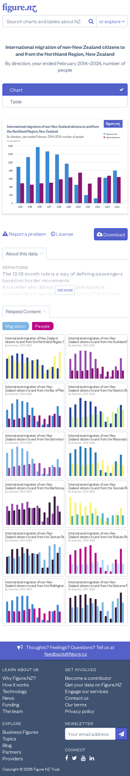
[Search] (91, 21)
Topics (9, 738)
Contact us (77, 697)
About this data (22, 253)
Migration (15, 325)
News (8, 697)
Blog (6, 745)
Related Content (23, 311)
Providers (12, 758)
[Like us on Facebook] (66, 758)
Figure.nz (19, 7)
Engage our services (86, 691)
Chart (16, 89)
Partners (11, 751)
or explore (110, 21)
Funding (10, 704)
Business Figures (20, 731)
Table (16, 101)
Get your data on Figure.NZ (93, 684)
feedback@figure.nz (65, 653)
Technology (14, 691)
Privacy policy (79, 711)
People (42, 325)
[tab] (65, 90)
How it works (15, 684)
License (64, 233)
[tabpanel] (65, 167)
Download (113, 234)
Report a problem (27, 233)
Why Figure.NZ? (19, 677)
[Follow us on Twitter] (74, 758)
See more (65, 290)
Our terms (76, 704)
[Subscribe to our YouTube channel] (83, 758)
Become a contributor (88, 677)
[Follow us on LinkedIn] (91, 758)
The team (12, 711)
